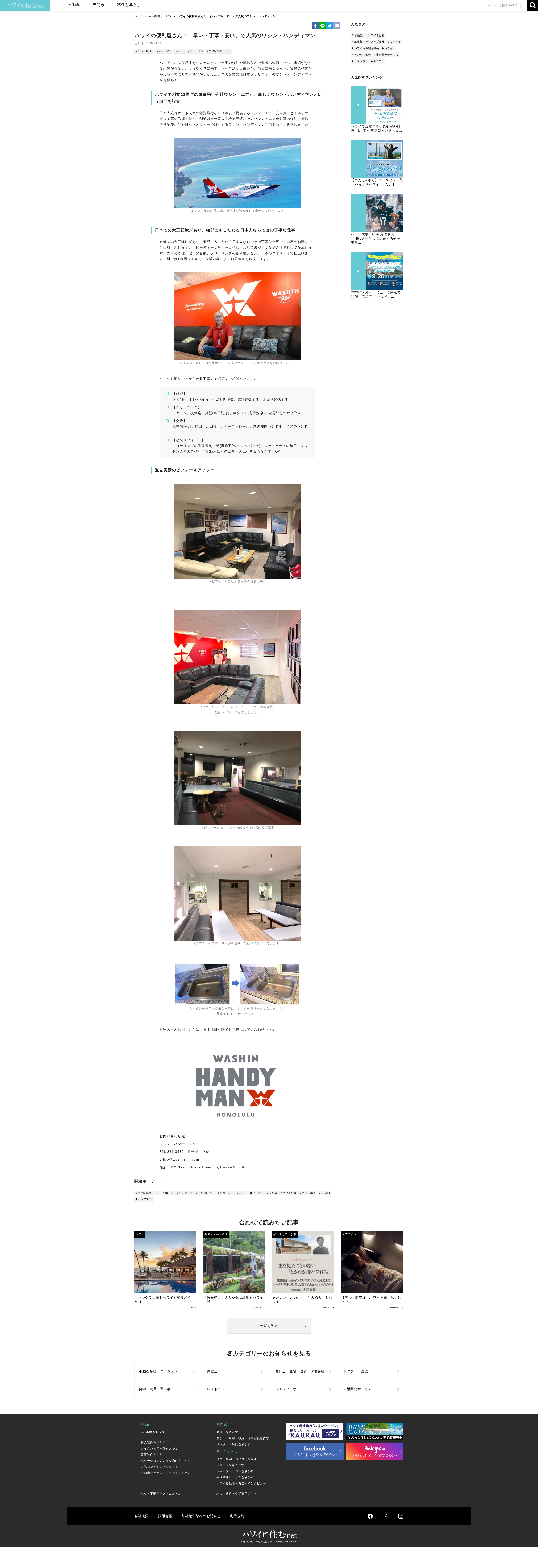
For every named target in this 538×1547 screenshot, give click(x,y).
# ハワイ (387, 48)
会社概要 (141, 1516)
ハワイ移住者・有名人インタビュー (241, 1483)
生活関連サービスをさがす (235, 1477)
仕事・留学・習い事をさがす (236, 1459)
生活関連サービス (160, 16)
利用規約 (237, 1516)
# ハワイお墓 (288, 1192)
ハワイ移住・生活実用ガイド (236, 1493)
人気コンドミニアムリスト (159, 1466)
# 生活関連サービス (219, 51)
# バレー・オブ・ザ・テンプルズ (257, 1192)
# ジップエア (144, 1199)
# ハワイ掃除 (163, 51)
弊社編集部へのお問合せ (201, 1516)
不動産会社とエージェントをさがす (166, 1472)
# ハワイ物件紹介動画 (365, 48)
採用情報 (165, 1516)
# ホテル (168, 1192)
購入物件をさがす (153, 1442)
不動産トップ (155, 1432)
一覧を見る (269, 1326)
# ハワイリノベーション (188, 51)
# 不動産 (357, 35)
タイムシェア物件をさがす (159, 1448)
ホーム (138, 16)
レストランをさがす (230, 1465)
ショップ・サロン (289, 1389)
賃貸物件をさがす (153, 1454)
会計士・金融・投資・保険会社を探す (242, 1438)
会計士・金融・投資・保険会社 (300, 1371)
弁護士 (212, 1371)
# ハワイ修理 (144, 51)
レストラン (216, 1389)
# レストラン (360, 61)
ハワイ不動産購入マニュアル (161, 1493)
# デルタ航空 (204, 1192)
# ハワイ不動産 (375, 35)
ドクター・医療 (355, 1371)
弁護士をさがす (227, 1432)
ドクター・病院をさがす (233, 1444)
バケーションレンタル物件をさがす (166, 1460)
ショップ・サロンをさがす (235, 1471)
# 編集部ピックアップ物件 (368, 41)
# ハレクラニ (185, 1192)
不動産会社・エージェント (160, 1371)
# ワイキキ (394, 41)
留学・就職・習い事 (155, 1389)
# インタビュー (224, 1192)
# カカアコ (377, 61)
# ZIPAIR (324, 1192)
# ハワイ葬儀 (307, 1192)
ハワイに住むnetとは (504, 5)
